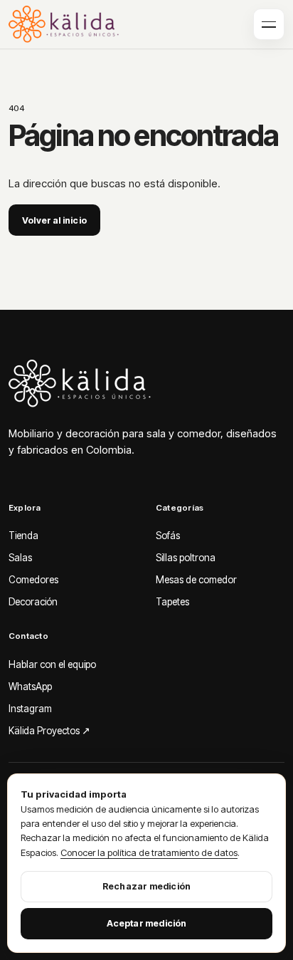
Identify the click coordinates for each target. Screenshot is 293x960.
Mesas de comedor (196, 579)
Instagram (30, 708)
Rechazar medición (146, 886)
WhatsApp (30, 686)
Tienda (23, 535)
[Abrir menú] (268, 24)
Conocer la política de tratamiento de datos (149, 852)
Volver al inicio (54, 220)
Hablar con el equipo (52, 664)
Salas (20, 557)
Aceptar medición (147, 923)
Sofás (168, 535)
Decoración (33, 601)
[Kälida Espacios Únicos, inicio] (68, 24)
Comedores (33, 579)
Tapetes (172, 601)
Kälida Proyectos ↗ (49, 730)
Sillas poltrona (185, 557)
